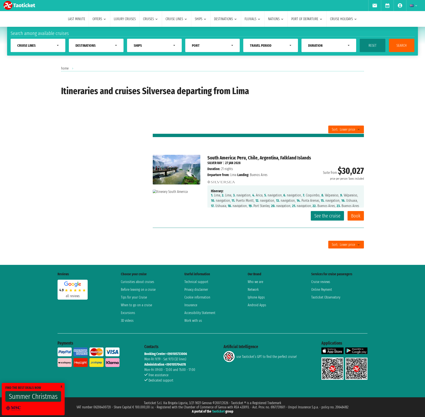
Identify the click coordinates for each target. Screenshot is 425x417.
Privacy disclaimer (196, 289)
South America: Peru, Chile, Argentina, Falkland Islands (259, 158)
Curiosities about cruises (137, 282)
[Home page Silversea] (221, 181)
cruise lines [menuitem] (174, 19)
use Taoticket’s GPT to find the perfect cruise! (266, 357)
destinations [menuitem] (223, 19)
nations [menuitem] (274, 19)
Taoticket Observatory (325, 297)
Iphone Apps (256, 297)
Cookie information (197, 297)
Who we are (255, 282)
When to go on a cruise (136, 305)
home (65, 68)
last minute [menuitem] (76, 19)
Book (355, 216)
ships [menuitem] (198, 19)
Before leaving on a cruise (138, 289)
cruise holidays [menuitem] (341, 19)
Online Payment (321, 289)
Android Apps (257, 305)
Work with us (193, 320)
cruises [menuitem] (148, 19)
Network (253, 289)
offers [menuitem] (97, 19)
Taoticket (218, 411)
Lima (233, 175)
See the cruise (327, 216)
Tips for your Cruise (134, 297)
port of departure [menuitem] (304, 19)
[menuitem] (374, 5)
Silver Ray (214, 163)
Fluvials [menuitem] (250, 19)
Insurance (190, 305)
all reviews (73, 296)
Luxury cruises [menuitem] (125, 19)
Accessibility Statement (199, 313)
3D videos (127, 320)
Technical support (196, 282)
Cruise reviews (320, 282)
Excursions (128, 313)
